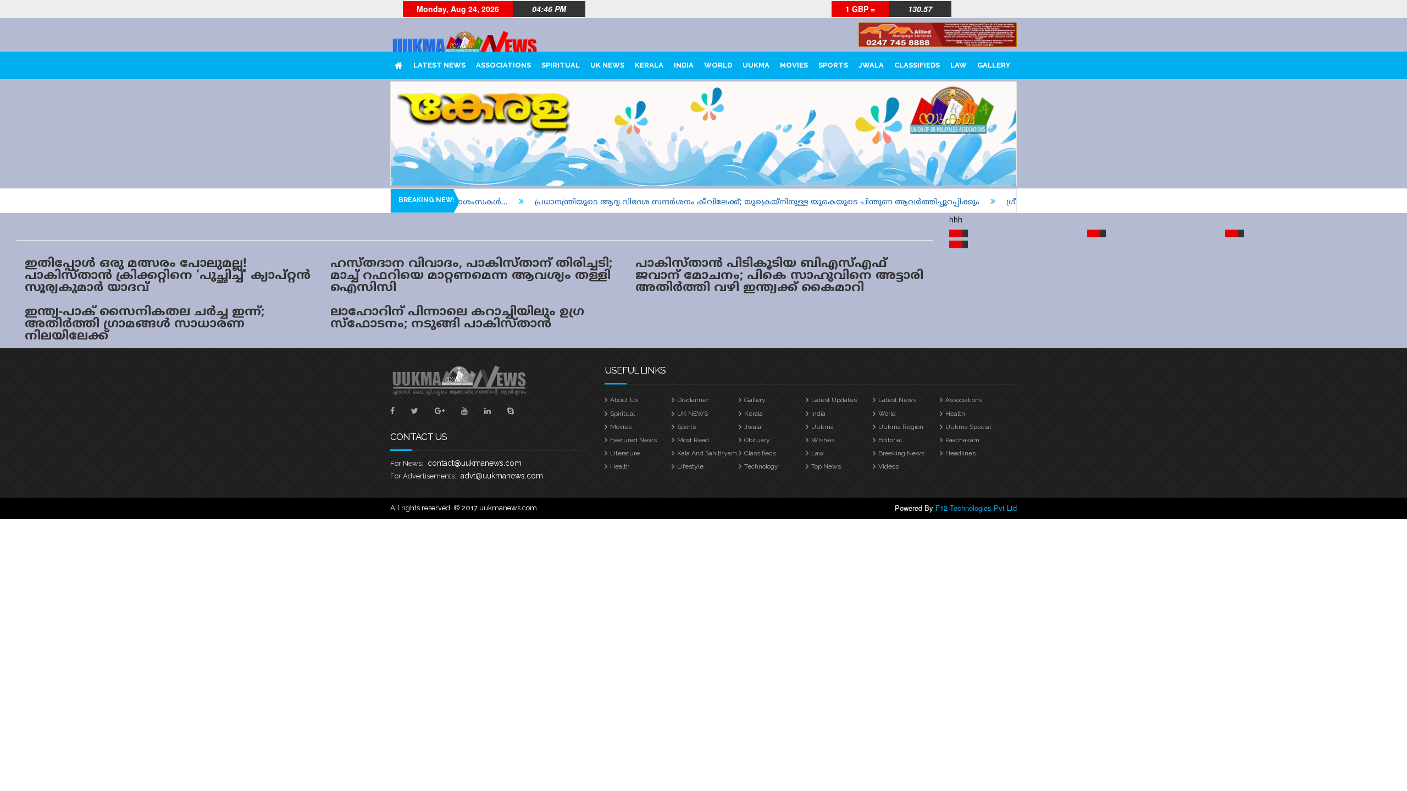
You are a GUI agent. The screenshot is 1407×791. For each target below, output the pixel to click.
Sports (833, 65)
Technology (761, 466)
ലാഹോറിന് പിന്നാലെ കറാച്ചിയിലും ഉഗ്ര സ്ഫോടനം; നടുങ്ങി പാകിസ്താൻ (457, 318)
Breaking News (901, 453)
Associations (503, 65)
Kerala (649, 65)
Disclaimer (692, 400)
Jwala (871, 65)
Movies (794, 65)
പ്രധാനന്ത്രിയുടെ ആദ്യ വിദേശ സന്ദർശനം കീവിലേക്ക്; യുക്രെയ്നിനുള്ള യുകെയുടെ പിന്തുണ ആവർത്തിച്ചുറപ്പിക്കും (728, 202)
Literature (625, 453)
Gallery (993, 65)
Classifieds (917, 65)
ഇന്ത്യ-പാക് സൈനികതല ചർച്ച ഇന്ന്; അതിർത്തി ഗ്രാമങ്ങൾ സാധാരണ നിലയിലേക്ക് (144, 324)
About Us (624, 400)
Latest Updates (834, 400)
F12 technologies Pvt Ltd (976, 508)
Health (955, 413)
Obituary (757, 440)
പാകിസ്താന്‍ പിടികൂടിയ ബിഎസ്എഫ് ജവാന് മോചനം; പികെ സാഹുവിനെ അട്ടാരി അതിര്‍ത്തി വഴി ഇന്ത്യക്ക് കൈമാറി (779, 276)
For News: (406, 463)
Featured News (633, 440)
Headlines (960, 453)
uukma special (968, 427)
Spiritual (560, 65)
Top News (826, 466)
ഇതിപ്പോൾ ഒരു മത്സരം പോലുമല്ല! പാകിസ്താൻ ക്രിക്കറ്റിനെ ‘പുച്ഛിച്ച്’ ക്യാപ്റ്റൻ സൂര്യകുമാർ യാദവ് (168, 276)
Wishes (822, 440)
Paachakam (962, 440)
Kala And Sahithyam (707, 453)
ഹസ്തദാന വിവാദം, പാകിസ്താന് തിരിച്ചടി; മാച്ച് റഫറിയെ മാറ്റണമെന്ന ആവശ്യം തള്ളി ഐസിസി (471, 276)
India (684, 65)
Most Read (693, 440)
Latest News (439, 65)
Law (958, 65)
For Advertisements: (423, 476)
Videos (888, 466)
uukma (756, 65)
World (718, 65)
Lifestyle (690, 466)
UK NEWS (607, 65)
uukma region (900, 427)
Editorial (890, 440)
